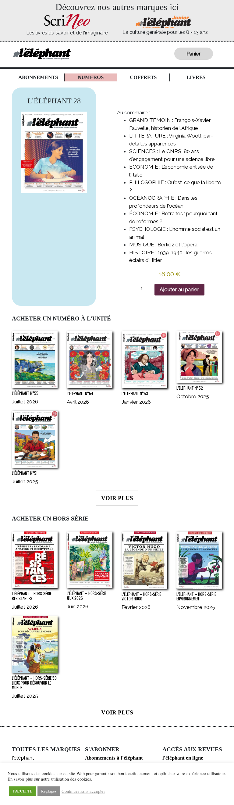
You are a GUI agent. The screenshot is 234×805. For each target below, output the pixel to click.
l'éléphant (23, 758)
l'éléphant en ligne (182, 758)
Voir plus (117, 498)
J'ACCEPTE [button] (22, 791)
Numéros (91, 77)
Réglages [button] (48, 791)
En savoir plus (20, 779)
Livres (195, 77)
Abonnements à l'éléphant (114, 758)
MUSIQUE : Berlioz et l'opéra (163, 245)
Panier (193, 54)
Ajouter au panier (179, 289)
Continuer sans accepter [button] (83, 791)
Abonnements (38, 77)
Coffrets (143, 77)
